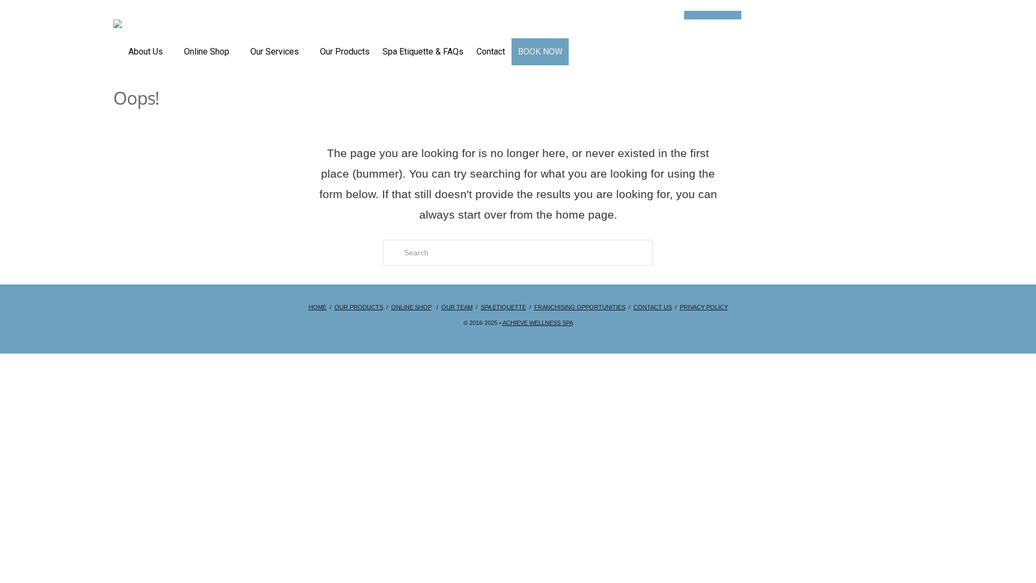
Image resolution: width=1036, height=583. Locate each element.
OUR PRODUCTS (359, 307)
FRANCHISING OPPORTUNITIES (579, 307)
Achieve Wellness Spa (537, 323)
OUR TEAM (457, 307)
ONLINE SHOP (411, 307)
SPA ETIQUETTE (503, 307)
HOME (317, 307)
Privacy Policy (704, 307)
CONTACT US (652, 307)
